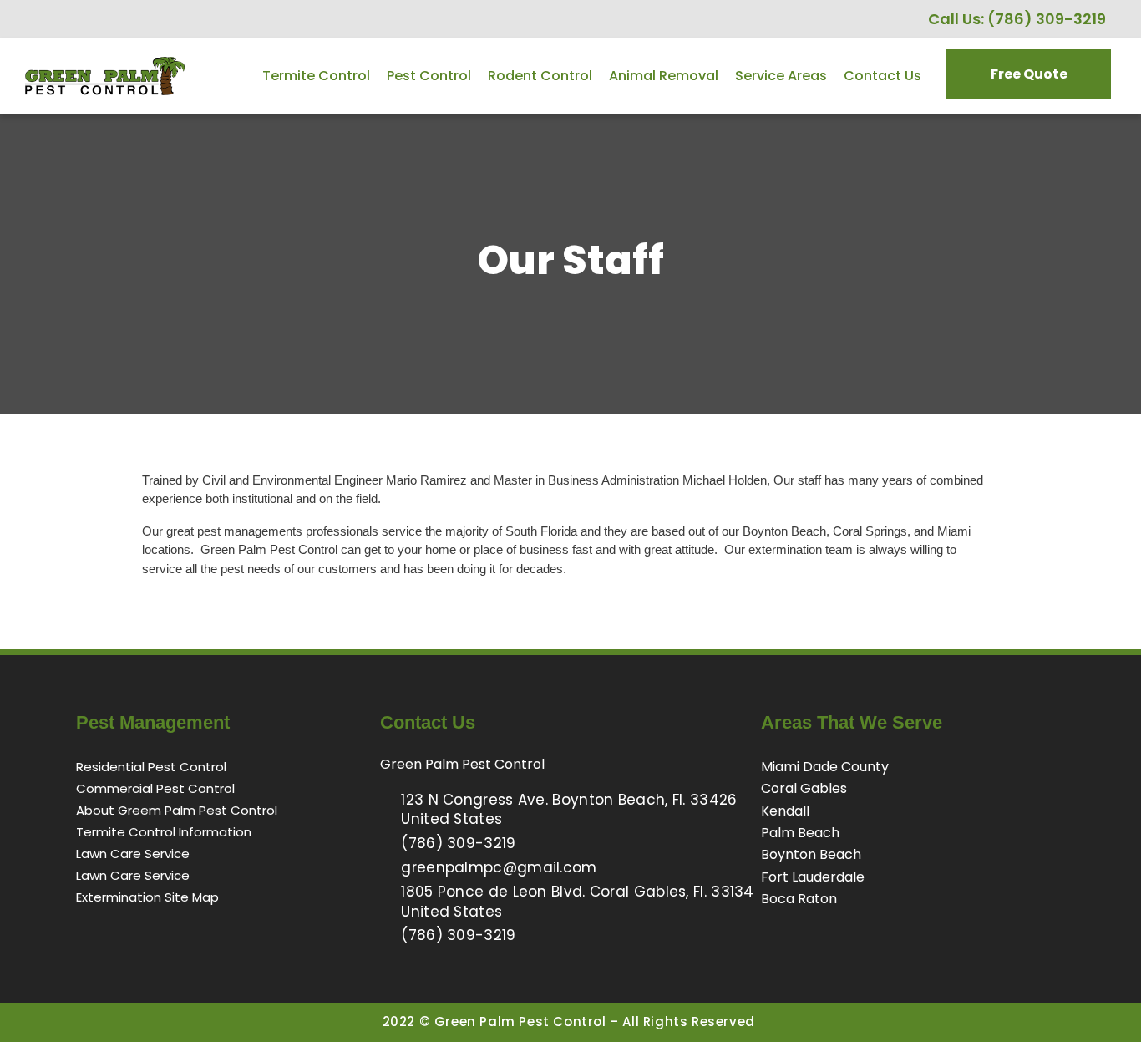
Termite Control (316, 75)
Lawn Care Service (133, 853)
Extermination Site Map (147, 897)
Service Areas (781, 75)
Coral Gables (804, 788)
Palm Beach (800, 832)
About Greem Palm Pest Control (176, 810)
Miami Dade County (825, 766)
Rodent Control (540, 75)
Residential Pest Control (151, 766)
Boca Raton (799, 898)
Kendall (785, 811)
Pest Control (429, 75)
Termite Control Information (163, 832)
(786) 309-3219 (1046, 18)
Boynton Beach (811, 854)
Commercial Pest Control (155, 788)
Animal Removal (663, 75)
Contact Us (882, 75)
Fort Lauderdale (813, 877)
